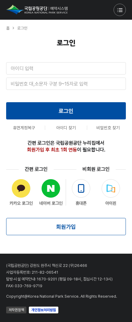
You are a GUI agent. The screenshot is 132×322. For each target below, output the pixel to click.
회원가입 (66, 226)
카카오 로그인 (21, 203)
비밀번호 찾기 (108, 128)
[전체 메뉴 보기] (120, 10)
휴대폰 (81, 203)
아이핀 (110, 203)
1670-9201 (47, 279)
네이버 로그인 (51, 203)
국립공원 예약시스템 (37, 9)
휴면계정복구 (24, 128)
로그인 (66, 111)
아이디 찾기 (66, 128)
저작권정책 (16, 310)
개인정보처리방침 (43, 310)
